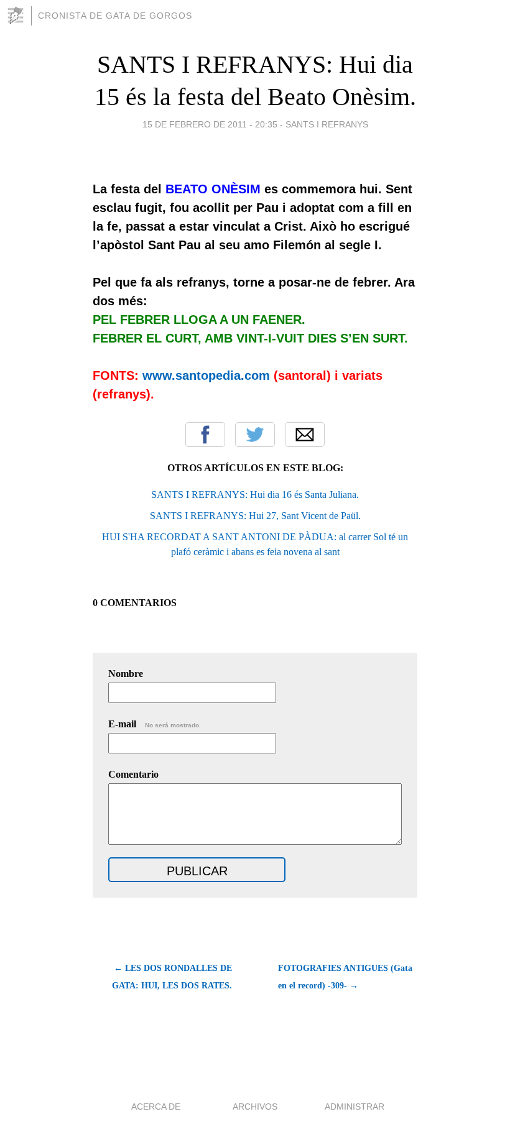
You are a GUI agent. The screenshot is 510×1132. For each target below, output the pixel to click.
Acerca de (155, 1106)
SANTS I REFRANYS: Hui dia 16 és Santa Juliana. (255, 494)
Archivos (255, 1106)
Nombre (125, 673)
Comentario (133, 774)
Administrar (354, 1106)
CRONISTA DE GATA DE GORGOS (115, 16)
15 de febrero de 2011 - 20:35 (209, 124)
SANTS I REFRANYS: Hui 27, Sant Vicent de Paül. (255, 515)
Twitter (255, 434)
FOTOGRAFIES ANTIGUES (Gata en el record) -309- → (345, 977)
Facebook (205, 434)
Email (305, 434)
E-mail (154, 724)
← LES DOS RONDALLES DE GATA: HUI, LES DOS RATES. (172, 977)
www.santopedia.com (206, 375)
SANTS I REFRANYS (326, 124)
